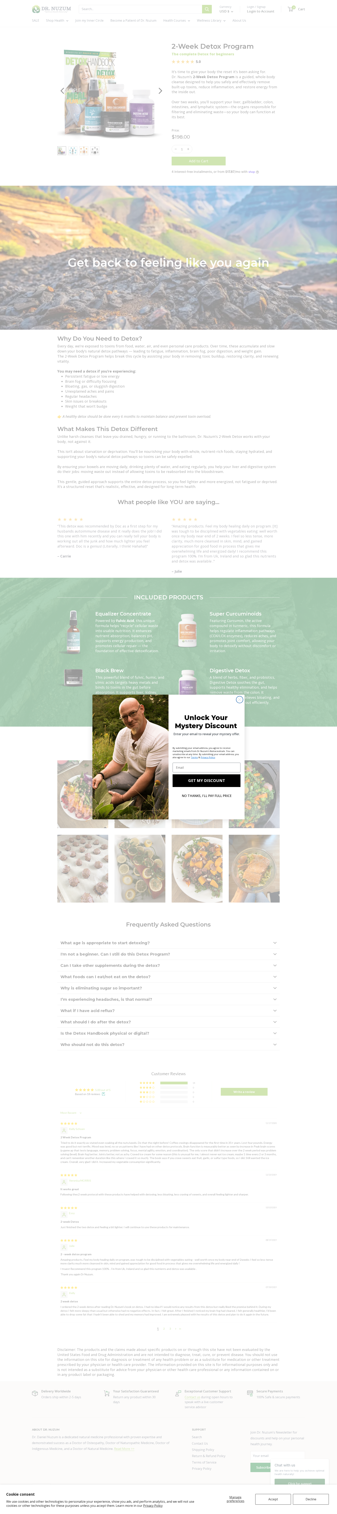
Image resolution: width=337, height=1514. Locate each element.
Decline (311, 1499)
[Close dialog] (239, 699)
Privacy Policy (153, 1505)
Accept (273, 1499)
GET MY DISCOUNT (206, 780)
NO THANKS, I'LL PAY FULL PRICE (206, 796)
